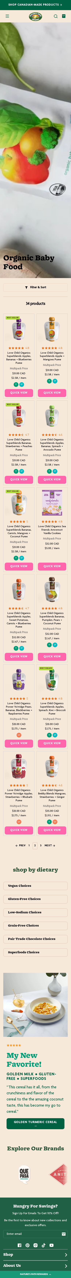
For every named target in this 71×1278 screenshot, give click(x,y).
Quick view (18, 393)
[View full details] (19, 329)
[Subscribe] (64, 1234)
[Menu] (7, 16)
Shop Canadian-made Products (34, 5)
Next (49, 845)
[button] (56, 16)
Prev (21, 845)
